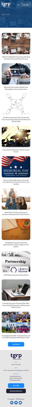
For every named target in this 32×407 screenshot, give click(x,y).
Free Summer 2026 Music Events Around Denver (16, 151)
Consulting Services (15, 376)
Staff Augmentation (15, 380)
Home (3, 14)
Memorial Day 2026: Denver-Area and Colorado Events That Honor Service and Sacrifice (16, 182)
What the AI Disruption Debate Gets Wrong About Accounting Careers (16, 88)
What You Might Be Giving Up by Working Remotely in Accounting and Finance (16, 58)
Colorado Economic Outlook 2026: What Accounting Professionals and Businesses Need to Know (16, 305)
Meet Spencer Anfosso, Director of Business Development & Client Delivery (16, 213)
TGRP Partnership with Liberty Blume (16, 275)
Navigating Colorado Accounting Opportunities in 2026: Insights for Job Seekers (16, 245)
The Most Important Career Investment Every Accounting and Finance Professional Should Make (16, 119)
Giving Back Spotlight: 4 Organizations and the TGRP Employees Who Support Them (16, 337)
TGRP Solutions (20, 399)
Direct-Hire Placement (16, 378)
